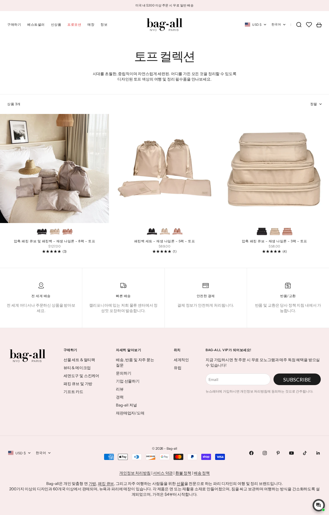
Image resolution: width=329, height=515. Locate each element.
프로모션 (74, 24)
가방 (92, 483)
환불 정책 (183, 472)
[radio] (42, 231)
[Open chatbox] (319, 505)
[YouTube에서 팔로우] (291, 453)
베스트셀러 (36, 24)
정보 (103, 24)
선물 (180, 483)
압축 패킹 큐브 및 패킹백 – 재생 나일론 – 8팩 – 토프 (54, 241)
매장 (90, 24)
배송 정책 (202, 472)
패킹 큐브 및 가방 (78, 383)
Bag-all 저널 (126, 405)
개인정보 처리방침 (135, 472)
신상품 (56, 24)
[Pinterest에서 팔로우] (278, 453)
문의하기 (123, 373)
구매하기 (14, 24)
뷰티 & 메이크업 (77, 367)
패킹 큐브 (106, 483)
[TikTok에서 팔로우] (304, 453)
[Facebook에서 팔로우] (251, 453)
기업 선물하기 (128, 381)
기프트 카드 (73, 391)
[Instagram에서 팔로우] (264, 453)
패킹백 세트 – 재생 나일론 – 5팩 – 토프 (164, 241)
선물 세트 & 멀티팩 (79, 359)
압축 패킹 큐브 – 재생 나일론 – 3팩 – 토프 (274, 241)
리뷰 (120, 389)
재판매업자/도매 (130, 413)
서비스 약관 (163, 472)
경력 (120, 397)
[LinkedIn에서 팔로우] (318, 453)
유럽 (177, 367)
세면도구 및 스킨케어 (81, 375)
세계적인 (181, 359)
